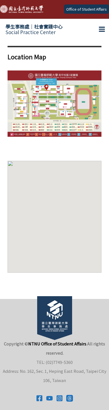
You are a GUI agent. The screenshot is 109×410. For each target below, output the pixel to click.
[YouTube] (49, 398)
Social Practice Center (34, 29)
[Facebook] (39, 398)
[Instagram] (59, 398)
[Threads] (69, 398)
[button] (86, 9)
